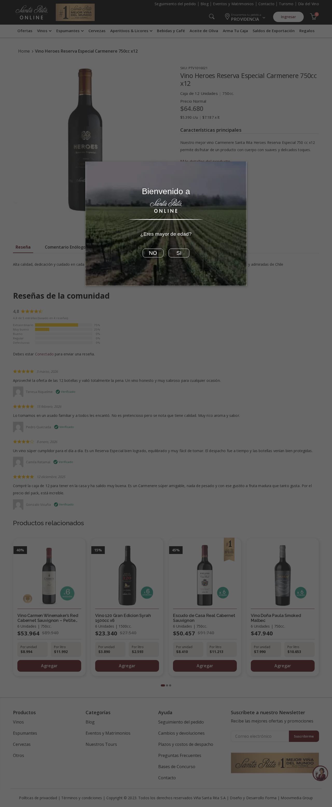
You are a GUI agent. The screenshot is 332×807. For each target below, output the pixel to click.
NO (153, 253)
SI (179, 253)
